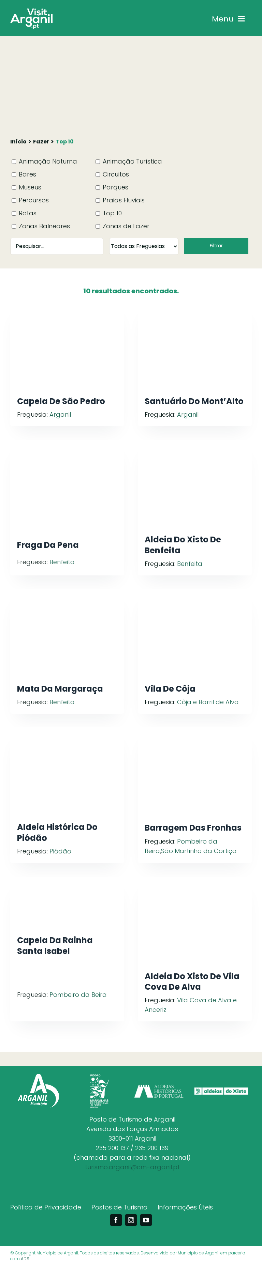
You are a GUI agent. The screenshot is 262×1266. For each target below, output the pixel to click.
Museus (29, 187)
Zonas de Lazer (125, 226)
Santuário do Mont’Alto (194, 401)
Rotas (27, 213)
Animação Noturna (47, 161)
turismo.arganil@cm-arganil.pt (132, 1167)
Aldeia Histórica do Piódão (57, 832)
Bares (26, 174)
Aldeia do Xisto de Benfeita (183, 545)
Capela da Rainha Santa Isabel (55, 945)
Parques (114, 187)
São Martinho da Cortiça (199, 851)
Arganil (60, 414)
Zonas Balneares (43, 226)
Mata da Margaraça (60, 688)
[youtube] (146, 1220)
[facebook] (116, 1220)
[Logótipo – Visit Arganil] (31, 11)
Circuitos (115, 174)
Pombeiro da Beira (78, 994)
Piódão (60, 851)
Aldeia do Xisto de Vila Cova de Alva (192, 981)
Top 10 (111, 213)
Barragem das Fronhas (193, 827)
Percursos (33, 200)
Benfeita (62, 562)
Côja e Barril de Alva (208, 702)
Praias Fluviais (123, 200)
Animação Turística (131, 161)
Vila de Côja (170, 688)
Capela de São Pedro (61, 401)
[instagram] (131, 1220)
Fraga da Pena (48, 545)
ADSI (25, 1259)
